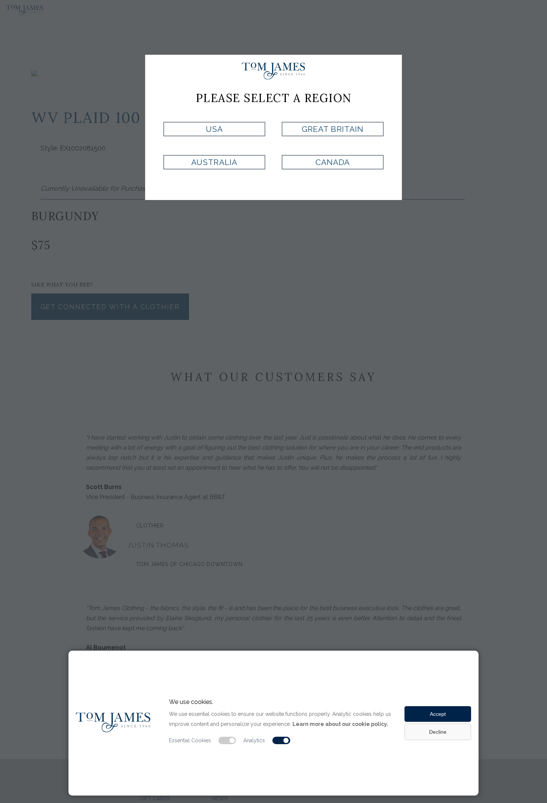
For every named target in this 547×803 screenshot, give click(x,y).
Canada (333, 162)
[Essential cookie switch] (227, 740)
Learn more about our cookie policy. (340, 724)
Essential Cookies (190, 740)
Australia (214, 162)
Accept (438, 714)
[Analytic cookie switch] (281, 740)
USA (214, 129)
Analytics (254, 740)
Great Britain (333, 129)
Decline (438, 732)
